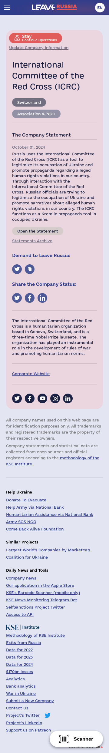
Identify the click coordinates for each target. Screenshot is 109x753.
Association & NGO (36, 114)
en (100, 7)
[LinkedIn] (68, 398)
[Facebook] (30, 398)
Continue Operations (39, 38)
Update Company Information (38, 47)
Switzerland (29, 102)
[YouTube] (42, 398)
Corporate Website (31, 374)
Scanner (83, 738)
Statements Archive (32, 241)
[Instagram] (55, 398)
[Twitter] (17, 398)
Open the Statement (37, 231)
